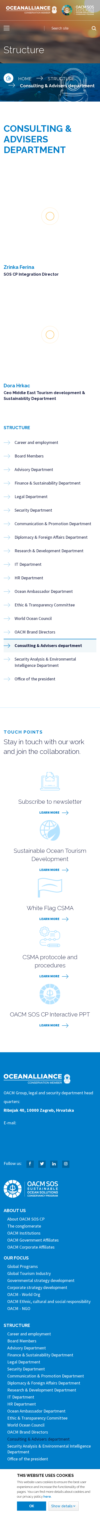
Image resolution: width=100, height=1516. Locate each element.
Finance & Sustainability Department (48, 483)
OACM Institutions (24, 1233)
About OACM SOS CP (26, 1219)
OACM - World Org (23, 1294)
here (47, 1496)
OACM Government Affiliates (33, 1240)
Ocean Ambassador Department (44, 591)
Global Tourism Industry (29, 1273)
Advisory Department (34, 469)
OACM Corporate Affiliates (31, 1247)
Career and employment (36, 442)
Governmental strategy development (41, 1280)
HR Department (29, 578)
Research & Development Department (49, 550)
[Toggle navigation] (6, 28)
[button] (64, 1506)
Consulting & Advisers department (48, 645)
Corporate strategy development (37, 1287)
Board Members (29, 456)
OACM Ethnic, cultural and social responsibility (49, 1301)
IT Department (28, 564)
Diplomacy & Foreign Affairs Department (51, 537)
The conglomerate (24, 1226)
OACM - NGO (18, 1308)
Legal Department (31, 496)
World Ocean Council (33, 618)
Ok (31, 1506)
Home (25, 78)
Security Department (33, 510)
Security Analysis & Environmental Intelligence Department (45, 662)
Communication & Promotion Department (53, 523)
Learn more (49, 812)
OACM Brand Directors (35, 632)
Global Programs (22, 1266)
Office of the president (35, 679)
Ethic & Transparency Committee (45, 605)
